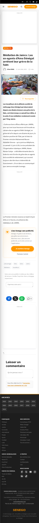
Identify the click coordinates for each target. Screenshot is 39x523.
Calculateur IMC (24, 435)
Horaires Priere (24, 430)
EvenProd (4, 462)
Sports (3, 437)
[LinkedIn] (22, 476)
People (4, 435)
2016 (27, 405)
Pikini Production (7, 467)
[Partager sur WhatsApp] (22, 298)
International (5, 432)
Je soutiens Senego (23, 249)
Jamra (28, 264)
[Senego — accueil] (12, 7)
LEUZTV (4, 465)
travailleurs (16, 267)
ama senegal (7, 264)
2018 (15, 405)
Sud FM (4, 482)
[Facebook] (27, 2)
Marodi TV (4, 460)
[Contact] (23, 2)
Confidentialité (29, 504)
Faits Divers (5, 445)
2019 (10, 405)
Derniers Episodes (7, 457)
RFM (3, 476)
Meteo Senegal (24, 425)
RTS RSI (4, 484)
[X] (26, 472)
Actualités (7, 48)
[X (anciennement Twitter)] (30, 2)
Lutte (3, 443)
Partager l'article (22, 254)
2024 (15, 401)
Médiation (7, 267)
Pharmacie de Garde (26, 432)
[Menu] (3, 7)
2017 (21, 405)
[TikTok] (37, 2)
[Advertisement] (19, 28)
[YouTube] (33, 2)
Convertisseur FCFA (25, 422)
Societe (4, 425)
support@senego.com (19, 502)
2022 (27, 401)
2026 (4, 401)
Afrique (4, 450)
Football (4, 440)
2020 (4, 405)
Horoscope (23, 437)
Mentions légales (17, 504)
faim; (15, 264)
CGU (21, 465)
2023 (21, 401)
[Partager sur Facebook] (9, 298)
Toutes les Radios (6, 474)
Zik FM (3, 479)
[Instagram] (35, 472)
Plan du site (8, 504)
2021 (33, 401)
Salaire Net (23, 427)
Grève (21, 264)
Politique (4, 422)
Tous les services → (25, 443)
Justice (4, 427)
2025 (10, 401)
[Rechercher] (21, 7)
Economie (4, 430)
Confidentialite (24, 462)
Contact (22, 460)
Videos (3, 448)
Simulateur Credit (25, 440)
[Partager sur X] (15, 298)
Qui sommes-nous (25, 457)
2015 (33, 405)
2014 (4, 409)
